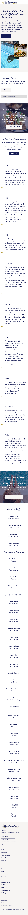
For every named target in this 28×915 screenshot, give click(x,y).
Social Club (4, 866)
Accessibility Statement (6, 905)
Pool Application (5, 893)
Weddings (3, 849)
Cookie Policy (4, 902)
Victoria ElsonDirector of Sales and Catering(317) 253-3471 (8, 838)
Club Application (5, 890)
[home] (9, 2)
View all (6, 89)
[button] (25, 2)
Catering (3, 860)
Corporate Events (5, 855)
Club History (4, 874)
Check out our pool (14, 497)
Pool (2, 871)
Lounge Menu (4, 876)
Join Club (6, 36)
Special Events (5, 857)
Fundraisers (4, 852)
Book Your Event (5, 885)
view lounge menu (14, 126)
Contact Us (4, 887)
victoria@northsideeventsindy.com (9, 841)
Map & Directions (5, 882)
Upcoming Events (5, 868)
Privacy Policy (4, 900)
